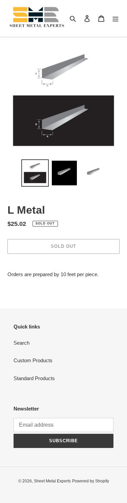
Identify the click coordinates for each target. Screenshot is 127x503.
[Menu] (115, 18)
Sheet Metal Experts (52, 481)
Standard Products (34, 378)
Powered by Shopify (90, 481)
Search (21, 343)
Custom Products (33, 360)
